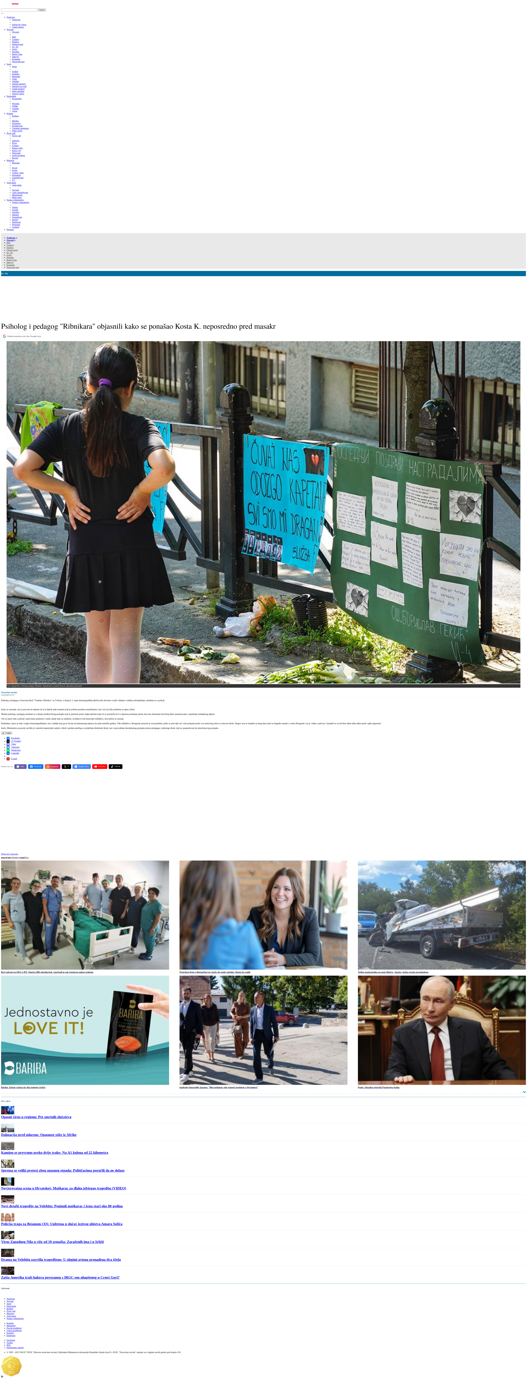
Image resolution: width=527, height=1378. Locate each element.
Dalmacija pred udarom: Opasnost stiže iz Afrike (39, 1135)
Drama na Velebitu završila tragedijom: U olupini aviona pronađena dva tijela (61, 1260)
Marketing (11, 1325)
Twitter (10, 1343)
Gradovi (10, 245)
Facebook (15, 738)
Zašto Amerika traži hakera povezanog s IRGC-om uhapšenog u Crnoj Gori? (60, 1277)
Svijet (9, 255)
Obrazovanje (12, 250)
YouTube (101, 766)
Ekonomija (11, 96)
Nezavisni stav (13, 267)
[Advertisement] (263, 297)
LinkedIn (15, 753)
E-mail (14, 759)
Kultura (10, 113)
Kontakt (10, 1323)
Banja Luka (12, 260)
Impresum (11, 1335)
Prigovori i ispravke (9, 854)
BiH (8, 243)
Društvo (10, 248)
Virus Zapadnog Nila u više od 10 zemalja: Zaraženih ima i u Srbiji (52, 1242)
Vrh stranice (9, 1294)
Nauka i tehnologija (15, 200)
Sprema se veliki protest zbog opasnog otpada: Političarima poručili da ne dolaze (63, 1170)
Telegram (15, 747)
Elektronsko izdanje (15, 1347)
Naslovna (11, 17)
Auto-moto (11, 182)
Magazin (10, 160)
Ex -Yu (10, 252)
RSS (9, 1345)
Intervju (10, 262)
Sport (9, 64)
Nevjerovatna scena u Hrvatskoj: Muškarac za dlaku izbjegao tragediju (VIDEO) (63, 1188)
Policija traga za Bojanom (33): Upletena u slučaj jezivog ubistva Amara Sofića (61, 1224)
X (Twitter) (16, 741)
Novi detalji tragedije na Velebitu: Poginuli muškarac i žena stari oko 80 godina (62, 1206)
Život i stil (11, 133)
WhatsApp (16, 750)
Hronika (10, 257)
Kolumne (11, 265)
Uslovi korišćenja (14, 1330)
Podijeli (8, 733)
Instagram (54, 766)
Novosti (10, 29)
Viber (13, 744)
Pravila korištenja (14, 1328)
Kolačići (10, 1333)
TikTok (117, 766)
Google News (83, 766)
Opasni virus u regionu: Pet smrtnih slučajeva (36, 1117)
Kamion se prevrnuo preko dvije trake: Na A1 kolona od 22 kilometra (54, 1153)
